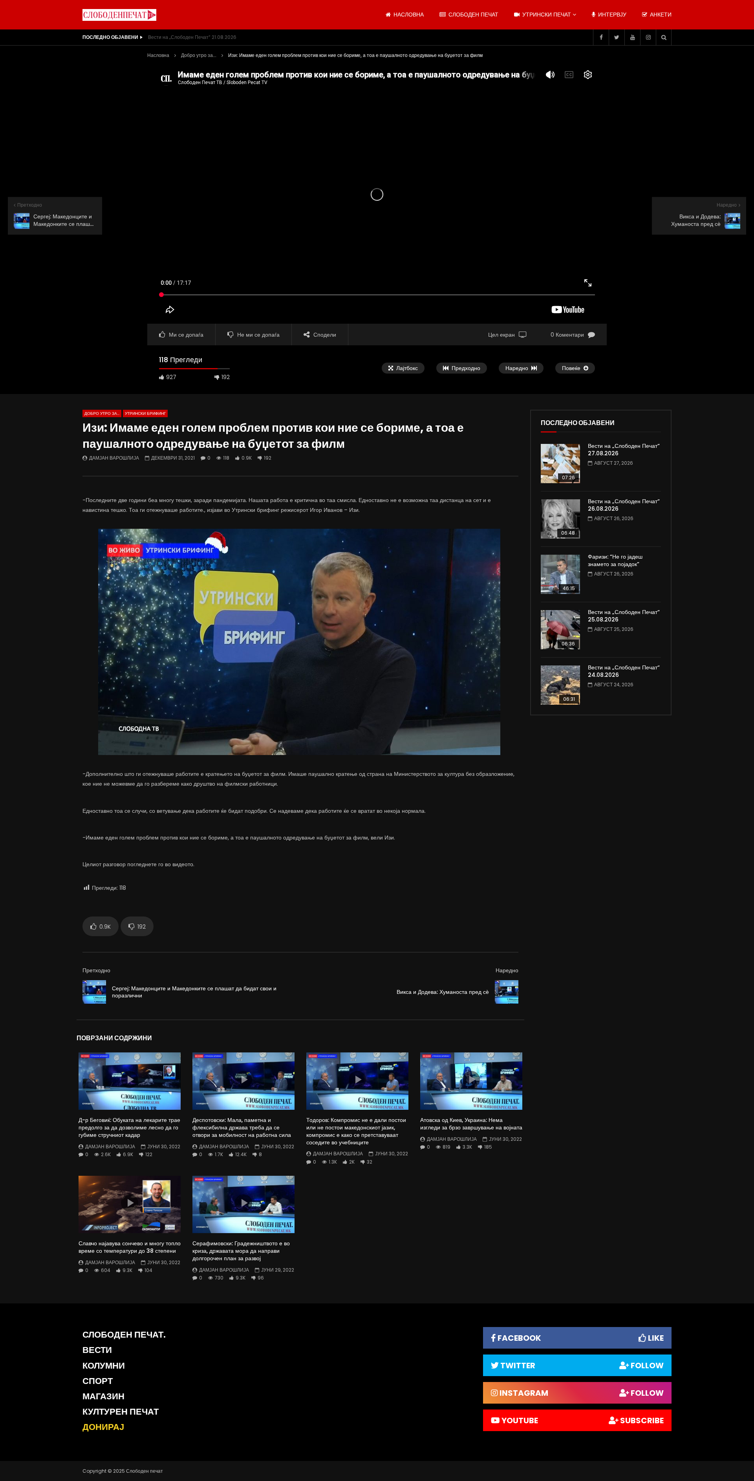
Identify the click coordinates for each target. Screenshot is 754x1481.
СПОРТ (97, 1381)
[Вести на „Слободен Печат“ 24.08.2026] (560, 685)
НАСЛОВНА (408, 14)
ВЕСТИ (97, 1350)
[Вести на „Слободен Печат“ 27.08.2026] (560, 463)
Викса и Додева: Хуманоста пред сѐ (443, 992)
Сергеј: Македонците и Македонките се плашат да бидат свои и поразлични (194, 992)
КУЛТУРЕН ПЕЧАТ (120, 1412)
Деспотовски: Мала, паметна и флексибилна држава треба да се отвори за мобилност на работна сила (241, 1127)
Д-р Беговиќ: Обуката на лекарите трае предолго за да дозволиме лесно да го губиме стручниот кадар (129, 1127)
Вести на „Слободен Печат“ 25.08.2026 (624, 615)
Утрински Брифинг (145, 413)
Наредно (507, 970)
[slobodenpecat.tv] (119, 15)
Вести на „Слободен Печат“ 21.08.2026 (192, 37)
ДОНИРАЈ (103, 1427)
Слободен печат (472, 14)
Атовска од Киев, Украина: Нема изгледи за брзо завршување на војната (471, 1123)
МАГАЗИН (103, 1396)
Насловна (158, 55)
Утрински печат (546, 14)
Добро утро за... (198, 55)
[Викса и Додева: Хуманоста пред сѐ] (506, 992)
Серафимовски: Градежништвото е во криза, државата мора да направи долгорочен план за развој (241, 1250)
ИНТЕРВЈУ (611, 14)
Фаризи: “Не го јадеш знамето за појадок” (615, 560)
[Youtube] (632, 37)
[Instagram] (648, 37)
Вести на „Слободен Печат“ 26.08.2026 (624, 505)
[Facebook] (601, 37)
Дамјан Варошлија (114, 458)
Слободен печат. (124, 1335)
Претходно (96, 970)
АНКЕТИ (660, 14)
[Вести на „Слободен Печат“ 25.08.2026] (560, 629)
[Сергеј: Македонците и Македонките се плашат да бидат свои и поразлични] (94, 992)
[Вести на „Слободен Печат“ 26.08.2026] (560, 519)
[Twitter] (616, 37)
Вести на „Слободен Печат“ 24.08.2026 (624, 671)
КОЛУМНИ (103, 1366)
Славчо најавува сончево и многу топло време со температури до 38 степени (130, 1247)
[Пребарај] (664, 37)
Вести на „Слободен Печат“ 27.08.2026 (624, 449)
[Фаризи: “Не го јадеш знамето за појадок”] (560, 574)
